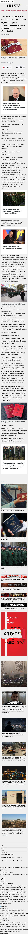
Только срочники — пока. (14, 466)
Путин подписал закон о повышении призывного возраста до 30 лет (12, 211)
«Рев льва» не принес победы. (14, 758)
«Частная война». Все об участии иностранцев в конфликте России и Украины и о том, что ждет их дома (13, 589)
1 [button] (4, 687)
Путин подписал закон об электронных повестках (12, 247)
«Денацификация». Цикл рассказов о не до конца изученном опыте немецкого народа (13, 608)
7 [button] (17, 687)
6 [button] (15, 687)
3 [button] (8, 687)
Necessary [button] (2, 905)
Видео (2, 850)
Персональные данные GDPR (7, 854)
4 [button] (10, 687)
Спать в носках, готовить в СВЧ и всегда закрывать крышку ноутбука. (14, 782)
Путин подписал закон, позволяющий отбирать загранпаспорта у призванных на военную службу (14, 106)
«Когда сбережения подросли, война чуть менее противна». (14, 806)
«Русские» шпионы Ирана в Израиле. (13, 831)
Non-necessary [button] (4, 919)
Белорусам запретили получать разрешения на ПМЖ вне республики (13, 538)
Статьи (2, 848)
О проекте (3, 845)
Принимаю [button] (3, 872)
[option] (14, 674)
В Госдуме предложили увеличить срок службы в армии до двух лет (14, 567)
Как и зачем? (3, 871)
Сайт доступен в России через (14, 10)
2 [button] (6, 687)
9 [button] (21, 687)
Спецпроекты (4, 571)
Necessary (4, 906)
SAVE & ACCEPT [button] (4, 933)
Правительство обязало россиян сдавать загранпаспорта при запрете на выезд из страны (12, 509)
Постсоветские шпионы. (14, 709)
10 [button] (23, 687)
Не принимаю (9, 872)
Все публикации (4, 846)
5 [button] (13, 687)
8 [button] (19, 687)
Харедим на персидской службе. (12, 734)
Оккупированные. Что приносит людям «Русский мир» (13, 579)
